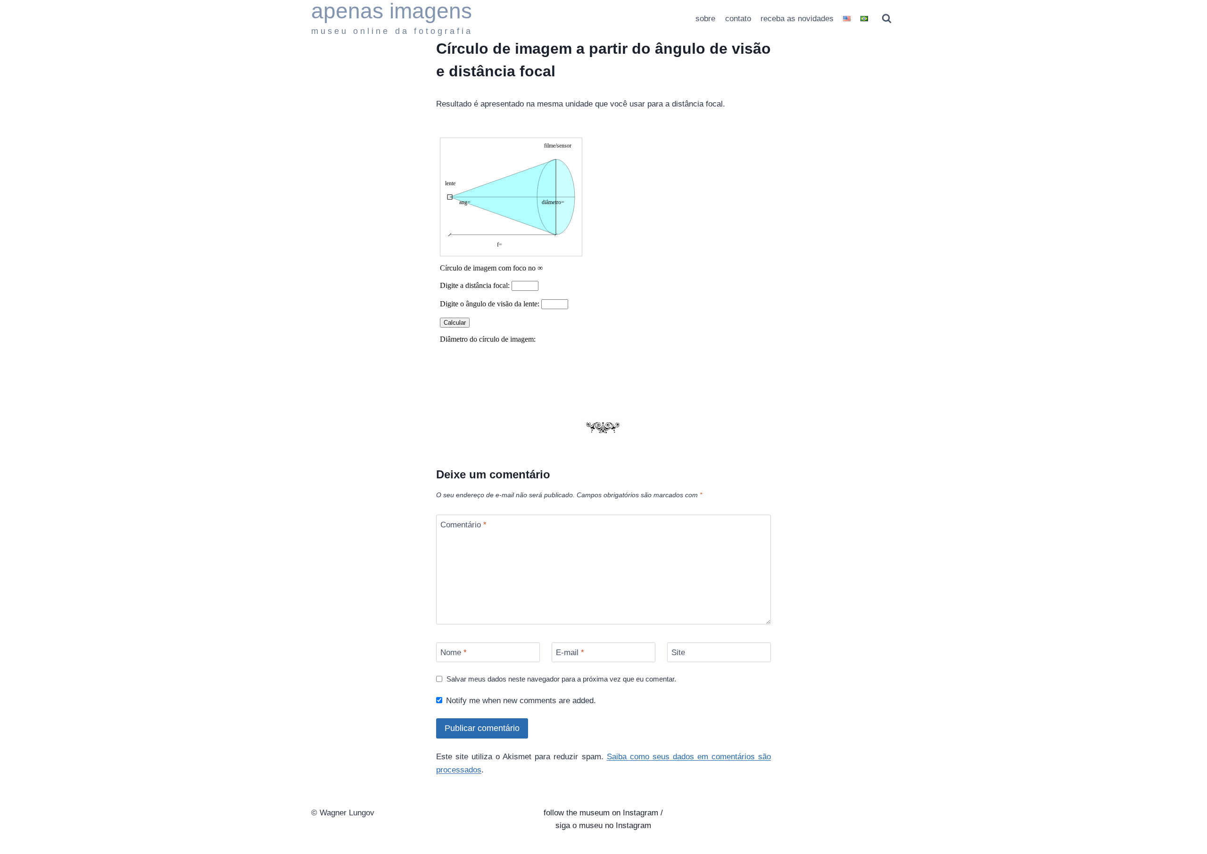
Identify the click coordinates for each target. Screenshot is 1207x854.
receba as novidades (797, 18)
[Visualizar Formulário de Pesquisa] (886, 18)
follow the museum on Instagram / (603, 812)
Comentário (463, 524)
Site (678, 652)
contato (738, 18)
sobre (705, 18)
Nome (453, 652)
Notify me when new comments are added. (521, 700)
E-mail (570, 652)
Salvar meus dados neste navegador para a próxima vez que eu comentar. (561, 679)
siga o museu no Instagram (603, 825)
